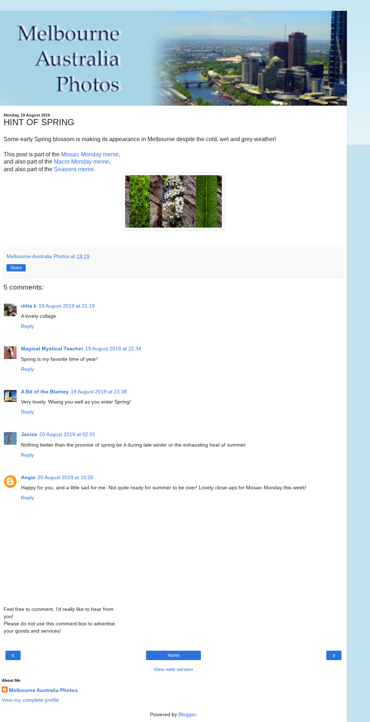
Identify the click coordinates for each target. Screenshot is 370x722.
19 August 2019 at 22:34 (113, 348)
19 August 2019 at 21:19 (67, 306)
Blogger (187, 714)
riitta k (28, 306)
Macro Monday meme (81, 162)
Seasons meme (74, 169)
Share (16, 267)
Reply (27, 326)
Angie (28, 477)
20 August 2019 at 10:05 (66, 477)
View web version (173, 669)
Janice (29, 434)
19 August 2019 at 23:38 (99, 391)
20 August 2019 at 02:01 (67, 434)
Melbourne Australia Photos (43, 690)
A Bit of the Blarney (45, 391)
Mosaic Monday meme (90, 154)
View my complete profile (30, 700)
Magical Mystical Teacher (52, 348)
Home (174, 655)
